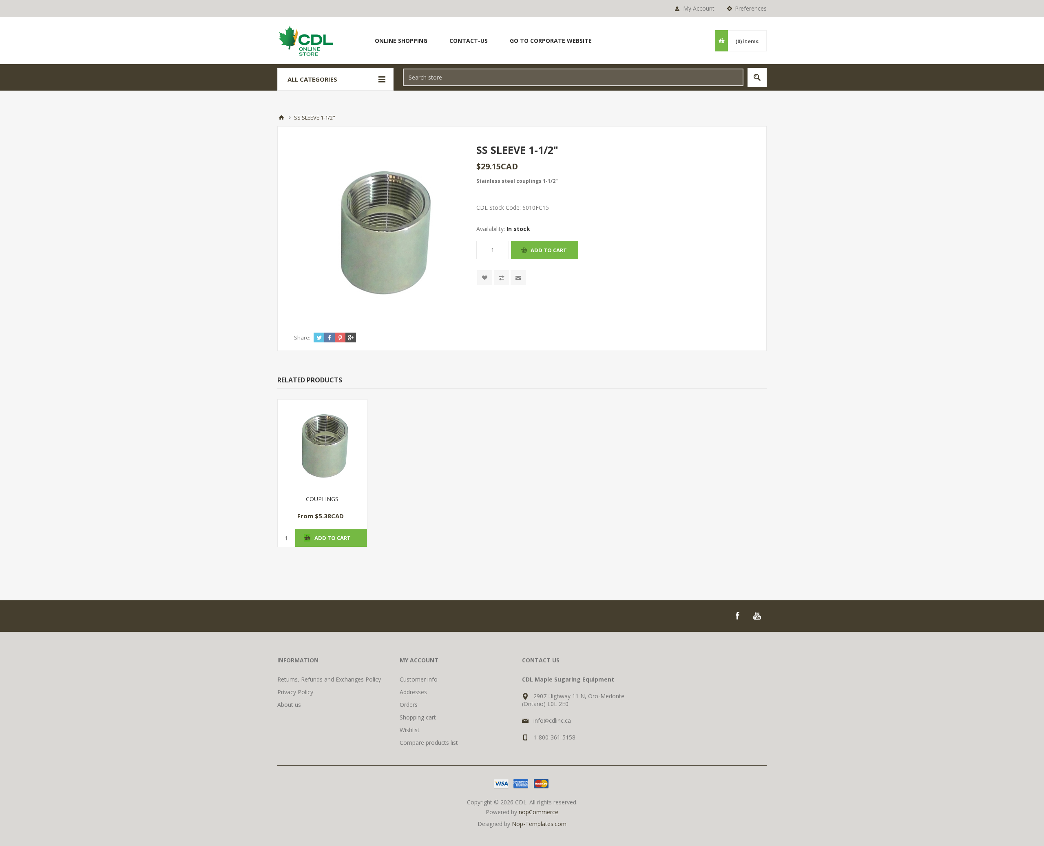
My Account (698, 8)
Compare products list (429, 742)
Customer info (419, 679)
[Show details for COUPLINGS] (322, 444)
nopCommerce (538, 812)
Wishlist (410, 730)
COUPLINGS (322, 499)
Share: (302, 337)
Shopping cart (418, 717)
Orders (409, 704)
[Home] (281, 117)
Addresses (413, 692)
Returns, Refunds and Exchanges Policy (329, 679)
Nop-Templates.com (539, 824)
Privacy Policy (295, 692)
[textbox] (573, 77)
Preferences (751, 8)
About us (289, 704)
